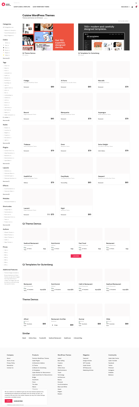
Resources (124, 7)
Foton (34, 382)
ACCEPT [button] (8, 401)
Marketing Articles (88, 370)
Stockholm (29, 324)
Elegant (60, 391)
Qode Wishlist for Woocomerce (41, 372)
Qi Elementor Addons (38, 363)
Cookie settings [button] (18, 401)
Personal (60, 382)
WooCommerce (62, 370)
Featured (85, 358)
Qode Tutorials (112, 360)
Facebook (111, 363)
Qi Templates (30, 289)
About (8, 358)
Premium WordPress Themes (40, 358)
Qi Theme (29, 248)
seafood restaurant (55, 338)
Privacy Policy (11, 363)
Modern (60, 394)
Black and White (62, 387)
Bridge (56, 325)
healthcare (67, 338)
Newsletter (10, 365)
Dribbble (110, 372)
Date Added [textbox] (125, 21)
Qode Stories (87, 365)
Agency (60, 365)
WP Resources (87, 368)
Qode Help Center (113, 358)
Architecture (61, 377)
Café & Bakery (101, 151)
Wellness (26, 182)
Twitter (110, 365)
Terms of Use (10, 360)
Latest (59, 358)
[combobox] (123, 21)
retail (24, 338)
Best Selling (61, 360)
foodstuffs (42, 338)
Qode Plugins (36, 360)
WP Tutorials (86, 363)
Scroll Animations (63, 384)
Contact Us (10, 368)
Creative (60, 363)
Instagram (111, 370)
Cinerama (35, 389)
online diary (32, 338)
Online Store (61, 368)
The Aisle (35, 384)
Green (59, 389)
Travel (59, 372)
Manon (34, 387)
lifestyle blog (78, 338)
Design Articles (87, 360)
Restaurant (26, 87)
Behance (110, 375)
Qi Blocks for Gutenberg (39, 368)
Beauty (60, 379)
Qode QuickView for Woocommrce (42, 375)
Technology (61, 375)
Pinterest (111, 368)
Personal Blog (64, 182)
